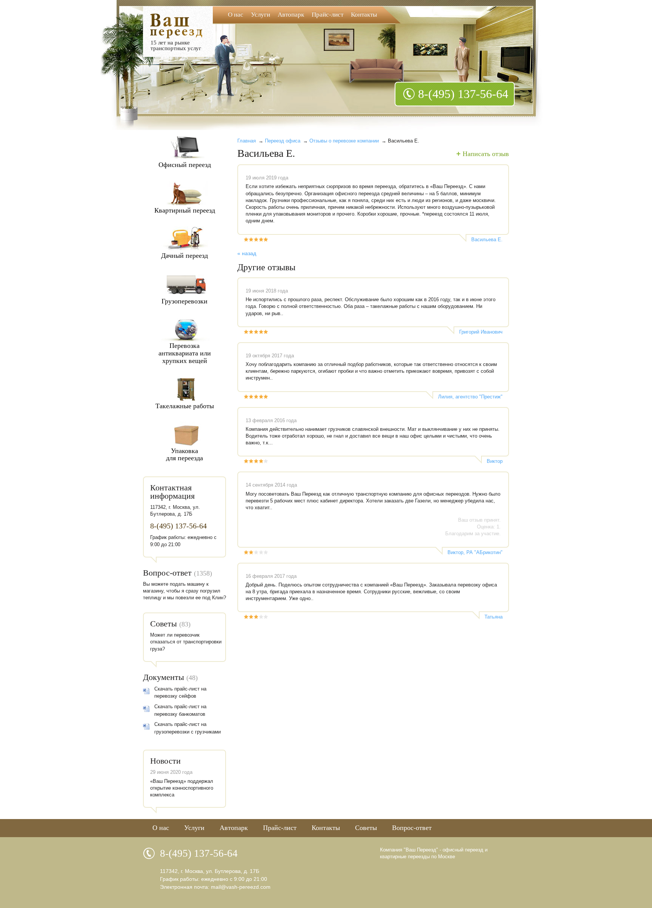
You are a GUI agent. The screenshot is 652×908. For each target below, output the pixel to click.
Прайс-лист (327, 14)
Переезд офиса (282, 141)
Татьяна (493, 617)
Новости (165, 761)
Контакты (364, 14)
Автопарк (291, 14)
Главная (246, 141)
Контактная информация (172, 492)
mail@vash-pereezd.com (241, 887)
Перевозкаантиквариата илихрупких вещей (184, 353)
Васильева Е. (487, 239)
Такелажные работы (184, 406)
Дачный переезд (184, 255)
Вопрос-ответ (167, 572)
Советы (163, 623)
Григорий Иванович (481, 332)
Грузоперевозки (184, 301)
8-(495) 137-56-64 (463, 94)
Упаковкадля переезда (184, 454)
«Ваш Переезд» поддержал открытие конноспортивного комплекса (181, 788)
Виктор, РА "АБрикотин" (475, 552)
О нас (235, 14)
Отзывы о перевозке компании (344, 141)
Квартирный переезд (184, 210)
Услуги (260, 14)
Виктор (495, 461)
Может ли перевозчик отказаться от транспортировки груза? (185, 641)
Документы (163, 677)
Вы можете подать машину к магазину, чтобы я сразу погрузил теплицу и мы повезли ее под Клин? (184, 590)
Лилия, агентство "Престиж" (470, 397)
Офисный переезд (184, 164)
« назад (246, 253)
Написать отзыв (486, 154)
